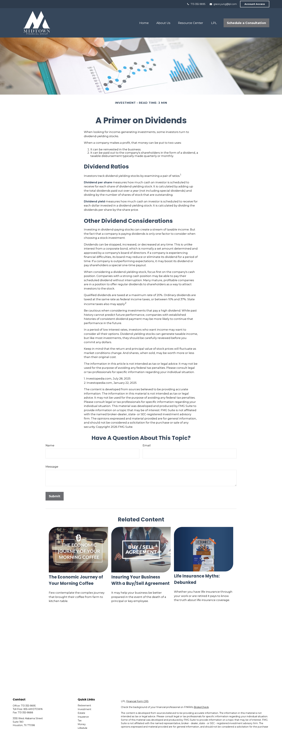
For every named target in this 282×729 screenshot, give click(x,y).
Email (147, 445)
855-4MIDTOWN (33, 709)
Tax (79, 720)
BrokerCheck (201, 707)
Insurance (83, 716)
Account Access (254, 4)
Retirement (84, 705)
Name (50, 445)
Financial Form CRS (137, 701)
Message (52, 466)
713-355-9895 (198, 4)
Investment (84, 709)
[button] (144, 22)
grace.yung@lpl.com (225, 4)
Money (82, 724)
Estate (81, 713)
